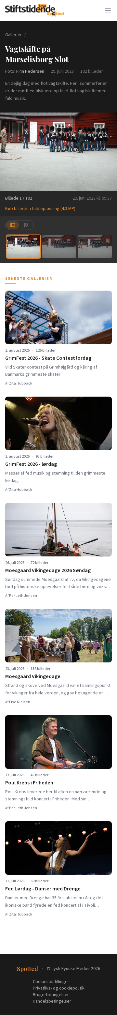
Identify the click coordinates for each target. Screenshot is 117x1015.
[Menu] (107, 10)
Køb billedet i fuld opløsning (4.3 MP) (40, 208)
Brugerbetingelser (51, 995)
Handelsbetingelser (52, 1001)
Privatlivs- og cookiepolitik (58, 988)
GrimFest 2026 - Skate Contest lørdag (48, 358)
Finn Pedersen (30, 71)
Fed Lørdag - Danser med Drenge (43, 888)
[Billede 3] (95, 246)
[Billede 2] (59, 246)
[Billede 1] (23, 246)
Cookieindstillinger (51, 981)
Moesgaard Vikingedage (32, 676)
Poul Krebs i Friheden (29, 782)
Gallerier (13, 35)
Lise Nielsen (19, 702)
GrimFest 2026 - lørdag (31, 464)
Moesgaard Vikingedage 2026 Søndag (48, 570)
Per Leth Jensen (23, 595)
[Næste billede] (107, 151)
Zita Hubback (20, 383)
